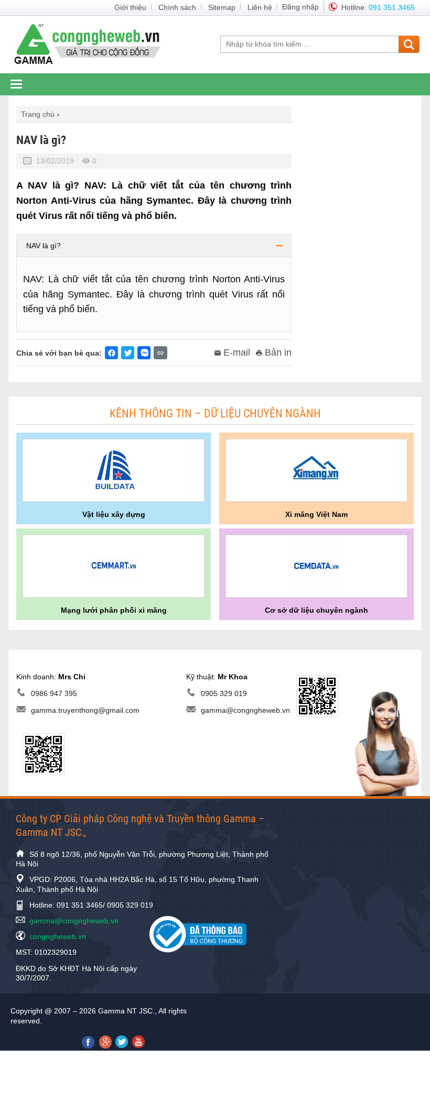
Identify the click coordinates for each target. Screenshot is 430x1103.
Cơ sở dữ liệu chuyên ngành (316, 610)
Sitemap (221, 7)
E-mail (236, 352)
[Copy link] (160, 352)
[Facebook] (111, 352)
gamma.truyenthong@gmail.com (85, 710)
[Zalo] (143, 352)
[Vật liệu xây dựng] (114, 470)
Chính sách (177, 7)
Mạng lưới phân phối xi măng (114, 610)
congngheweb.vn (57, 936)
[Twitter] (127, 352)
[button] (154, 246)
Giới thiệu (130, 7)
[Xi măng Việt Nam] (316, 470)
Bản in (278, 352)
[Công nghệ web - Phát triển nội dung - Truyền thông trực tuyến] (93, 43)
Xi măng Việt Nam (316, 514)
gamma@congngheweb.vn (245, 710)
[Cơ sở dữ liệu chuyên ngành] (316, 566)
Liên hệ (260, 7)
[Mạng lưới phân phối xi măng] (114, 566)
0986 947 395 (54, 693)
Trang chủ (38, 114)
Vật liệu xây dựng (113, 514)
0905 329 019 (224, 693)
